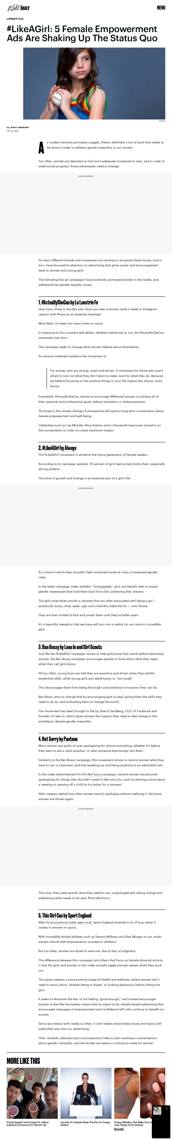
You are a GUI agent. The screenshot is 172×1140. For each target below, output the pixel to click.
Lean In (70, 646)
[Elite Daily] (18, 7)
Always (70, 447)
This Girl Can (52, 915)
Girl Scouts (92, 646)
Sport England (79, 915)
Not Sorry (50, 738)
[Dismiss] (166, 1108)
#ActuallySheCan (55, 302)
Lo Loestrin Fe (86, 302)
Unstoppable (102, 586)
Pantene (71, 738)
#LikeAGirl (50, 447)
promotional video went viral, (71, 922)
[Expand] (155, 1108)
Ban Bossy (50, 646)
